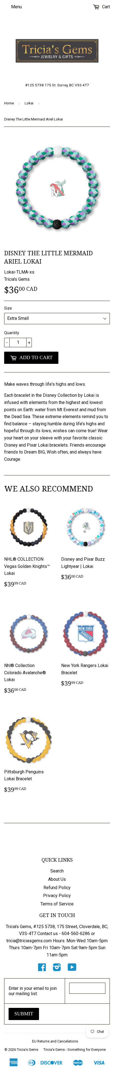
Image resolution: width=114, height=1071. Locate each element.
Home (9, 103)
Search (57, 871)
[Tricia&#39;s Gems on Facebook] (42, 969)
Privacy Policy (57, 895)
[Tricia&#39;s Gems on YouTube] (72, 969)
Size (8, 308)
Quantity (11, 333)
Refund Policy (57, 887)
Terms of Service (57, 904)
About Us (57, 879)
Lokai (29, 103)
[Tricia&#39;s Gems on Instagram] (57, 969)
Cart (105, 6)
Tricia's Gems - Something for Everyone (74, 1049)
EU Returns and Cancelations (55, 1041)
